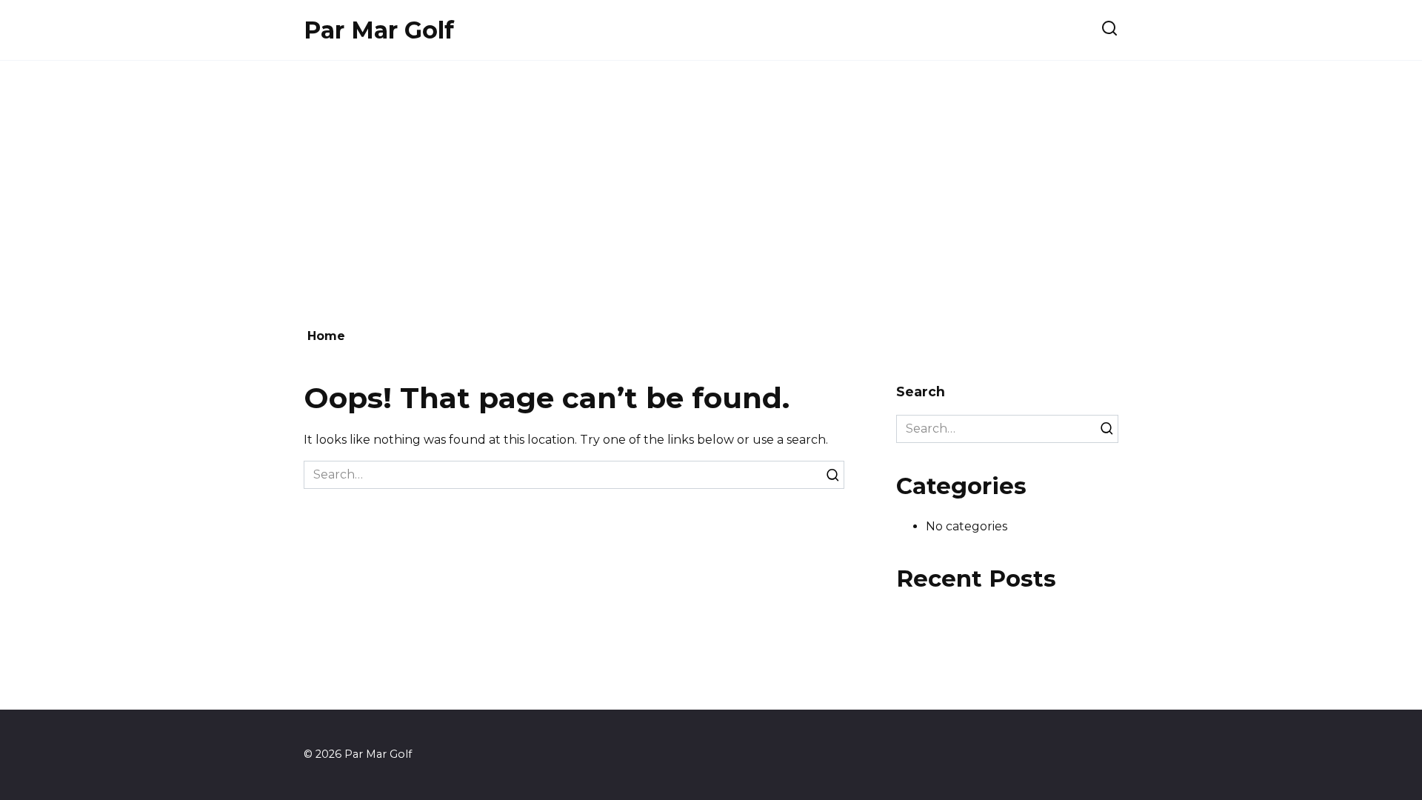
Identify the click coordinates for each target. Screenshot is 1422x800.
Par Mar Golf (379, 30)
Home (326, 336)
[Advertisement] (711, 186)
